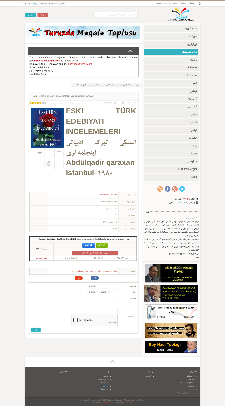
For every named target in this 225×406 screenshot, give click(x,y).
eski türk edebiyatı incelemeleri (94, 271)
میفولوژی (193, 60)
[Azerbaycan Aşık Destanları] (171, 294)
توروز (147, 211)
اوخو (100, 245)
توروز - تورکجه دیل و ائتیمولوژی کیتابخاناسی (121, 85)
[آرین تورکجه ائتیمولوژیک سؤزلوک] (171, 313)
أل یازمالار (192, 99)
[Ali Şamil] (171, 274)
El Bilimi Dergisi (187, 169)
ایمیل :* (133, 292)
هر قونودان (192, 161)
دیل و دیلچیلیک (80, 85)
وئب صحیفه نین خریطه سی (184, 393)
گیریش (30, 15)
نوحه (195, 146)
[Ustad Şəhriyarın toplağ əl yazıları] (171, 331)
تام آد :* (133, 286)
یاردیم (130, 51)
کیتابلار (95, 85)
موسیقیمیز (192, 153)
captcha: (132, 316)
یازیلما (43, 15)
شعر (195, 83)
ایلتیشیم (159, 3)
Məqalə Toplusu (179, 3)
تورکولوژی (192, 44)
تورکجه (35, 4)
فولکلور (193, 91)
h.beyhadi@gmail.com (47, 61)
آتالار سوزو (191, 107)
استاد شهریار (190, 28)
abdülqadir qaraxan (80, 271)
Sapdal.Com (106, 403)
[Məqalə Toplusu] (83, 38)
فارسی (62, 4)
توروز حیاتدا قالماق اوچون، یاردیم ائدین (94, 253)
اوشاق (194, 130)
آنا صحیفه (190, 376)
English (43, 4)
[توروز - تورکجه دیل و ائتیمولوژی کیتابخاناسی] (177, 14)
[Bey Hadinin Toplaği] (171, 347)
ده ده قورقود (191, 75)
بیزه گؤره (167, 3)
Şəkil (194, 177)
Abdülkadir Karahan (108, 195)
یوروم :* (133, 298)
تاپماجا (193, 122)
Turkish (28, 4)
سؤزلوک (193, 36)
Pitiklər (192, 3)
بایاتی (194, 114)
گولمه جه (193, 138)
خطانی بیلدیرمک (42, 258)
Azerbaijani (53, 4)
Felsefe (192, 68)
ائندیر (87, 245)
